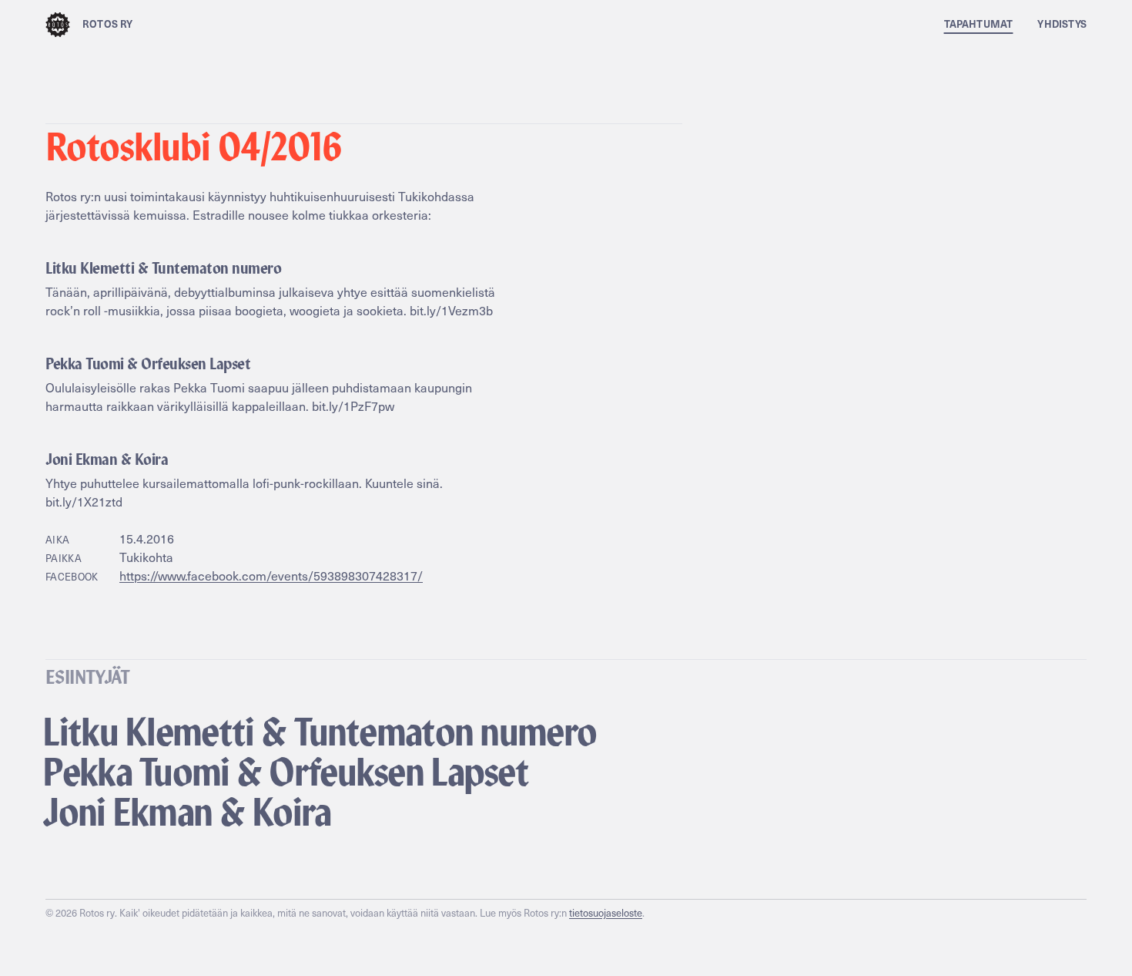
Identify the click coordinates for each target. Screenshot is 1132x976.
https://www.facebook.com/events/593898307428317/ (271, 575)
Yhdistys (1062, 24)
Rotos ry (107, 24)
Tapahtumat (978, 24)
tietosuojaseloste (605, 913)
